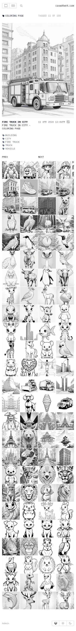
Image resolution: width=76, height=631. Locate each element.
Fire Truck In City (15, 121)
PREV (5, 156)
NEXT (41, 156)
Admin (5, 623)
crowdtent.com (64, 5)
